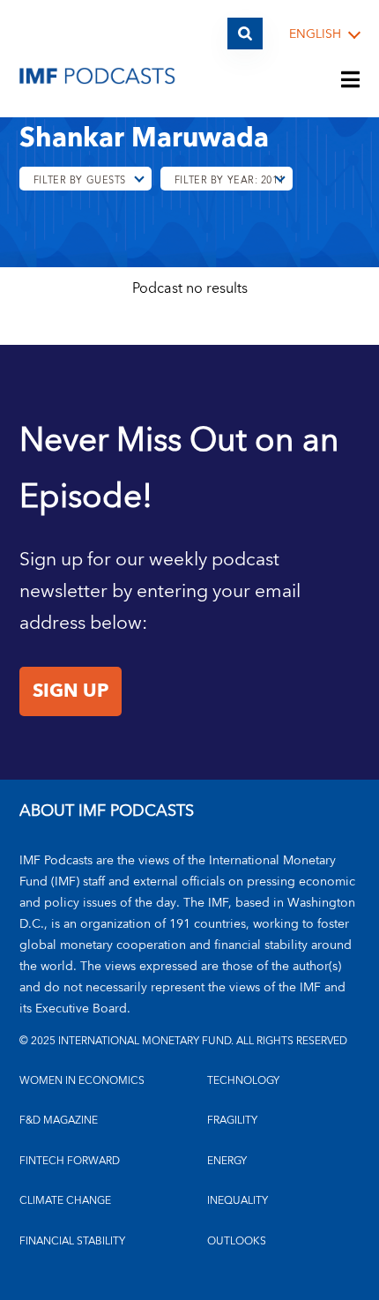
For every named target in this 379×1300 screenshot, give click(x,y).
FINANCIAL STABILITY (72, 1241)
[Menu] (350, 81)
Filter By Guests (79, 180)
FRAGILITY (232, 1120)
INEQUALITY (237, 1201)
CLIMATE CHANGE (65, 1201)
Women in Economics (82, 1081)
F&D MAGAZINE (58, 1120)
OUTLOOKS (236, 1241)
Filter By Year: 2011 (229, 180)
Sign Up (70, 691)
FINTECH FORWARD (69, 1161)
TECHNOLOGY (243, 1081)
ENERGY (227, 1161)
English (315, 35)
